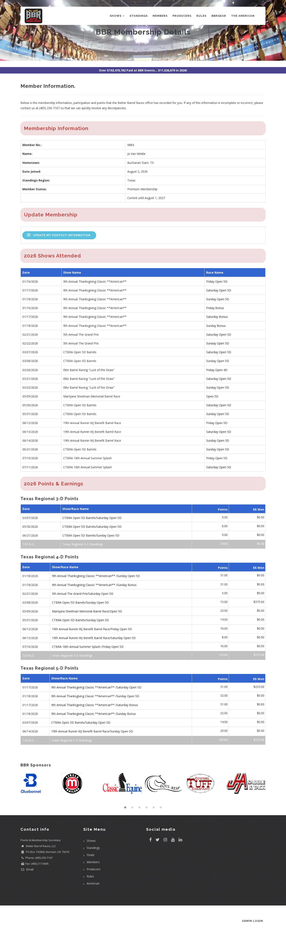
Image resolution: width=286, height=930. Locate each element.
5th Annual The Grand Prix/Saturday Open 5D (82, 594)
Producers (182, 15)
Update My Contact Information (61, 235)
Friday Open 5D (216, 281)
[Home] (33, 15)
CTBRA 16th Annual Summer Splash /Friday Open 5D (88, 647)
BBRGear (218, 15)
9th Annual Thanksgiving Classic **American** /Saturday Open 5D (96, 687)
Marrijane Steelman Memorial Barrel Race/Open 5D (87, 611)
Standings (139, 15)
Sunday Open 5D (217, 299)
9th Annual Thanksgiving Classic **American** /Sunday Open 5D (96, 576)
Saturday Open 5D (218, 290)
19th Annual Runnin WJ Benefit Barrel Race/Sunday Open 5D (92, 731)
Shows (116, 15)
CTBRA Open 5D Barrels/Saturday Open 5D (91, 518)
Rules (201, 15)
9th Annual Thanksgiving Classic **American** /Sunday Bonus (94, 585)
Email (29, 869)
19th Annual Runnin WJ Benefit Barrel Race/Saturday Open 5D (94, 638)
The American (243, 15)
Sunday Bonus (216, 326)
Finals (90, 855)
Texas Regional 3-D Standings (82, 544)
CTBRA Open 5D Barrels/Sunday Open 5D (90, 535)
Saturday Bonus (217, 317)
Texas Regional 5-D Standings (71, 740)
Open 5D (212, 396)
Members (160, 15)
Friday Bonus (215, 308)
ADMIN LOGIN (252, 920)
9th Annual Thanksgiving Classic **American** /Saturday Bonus (94, 705)
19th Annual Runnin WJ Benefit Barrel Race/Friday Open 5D (92, 629)
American (93, 883)
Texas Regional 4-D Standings (72, 655)
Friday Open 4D (216, 370)
